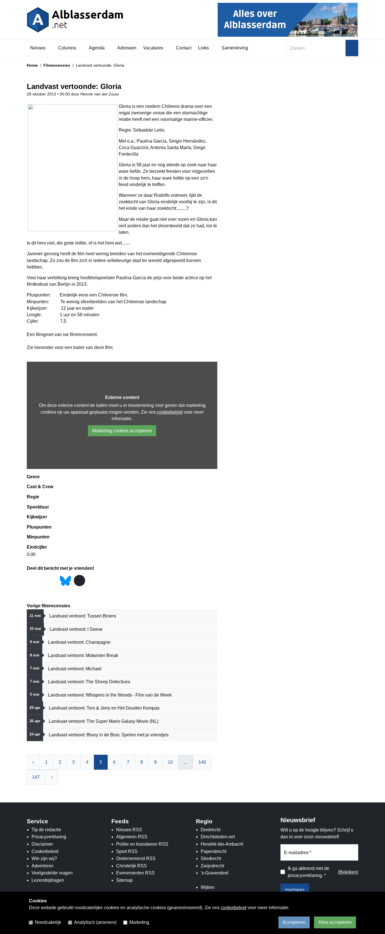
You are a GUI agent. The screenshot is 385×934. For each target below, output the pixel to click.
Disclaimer (42, 844)
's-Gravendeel (215, 872)
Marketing (139, 922)
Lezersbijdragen (48, 880)
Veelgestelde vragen (52, 872)
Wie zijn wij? (44, 858)
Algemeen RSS (131, 836)
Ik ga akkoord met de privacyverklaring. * (308, 872)
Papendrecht (213, 851)
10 (170, 762)
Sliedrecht (211, 858)
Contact (183, 47)
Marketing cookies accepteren (122, 430)
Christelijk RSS (131, 865)
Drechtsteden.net (218, 836)
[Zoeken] (352, 48)
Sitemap (124, 880)
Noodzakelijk (48, 922)
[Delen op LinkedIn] (53, 581)
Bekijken (348, 872)
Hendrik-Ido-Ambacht (222, 844)
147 (36, 777)
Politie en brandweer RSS (142, 844)
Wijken (207, 887)
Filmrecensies (56, 65)
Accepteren (294, 922)
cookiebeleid (170, 412)
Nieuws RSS (129, 829)
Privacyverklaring (49, 836)
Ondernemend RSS (136, 858)
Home (32, 65)
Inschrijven (294, 889)
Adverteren (43, 865)
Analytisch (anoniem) (95, 922)
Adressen (126, 47)
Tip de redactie (46, 829)
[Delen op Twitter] (42, 581)
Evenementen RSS (135, 872)
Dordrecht (210, 829)
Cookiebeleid (45, 851)
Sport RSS (127, 851)
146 (202, 762)
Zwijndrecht (212, 865)
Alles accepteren (335, 922)
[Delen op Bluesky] (65, 580)
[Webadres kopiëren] (79, 580)
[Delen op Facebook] (31, 581)
